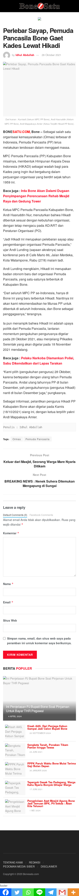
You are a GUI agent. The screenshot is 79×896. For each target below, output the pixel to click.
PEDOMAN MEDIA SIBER (19, 866)
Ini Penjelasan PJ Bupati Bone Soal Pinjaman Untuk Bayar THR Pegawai (37, 708)
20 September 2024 (40, 733)
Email (8, 602)
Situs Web (10, 620)
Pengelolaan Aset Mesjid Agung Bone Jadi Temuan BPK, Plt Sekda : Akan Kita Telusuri (51, 803)
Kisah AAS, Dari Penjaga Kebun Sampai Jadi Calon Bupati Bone (47, 727)
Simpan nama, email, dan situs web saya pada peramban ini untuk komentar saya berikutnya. (39, 640)
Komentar (11, 533)
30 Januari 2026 (38, 770)
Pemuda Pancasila (38, 439)
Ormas (17, 439)
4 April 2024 (15, 716)
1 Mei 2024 (35, 810)
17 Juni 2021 (36, 789)
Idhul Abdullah (25, 55)
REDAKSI (34, 862)
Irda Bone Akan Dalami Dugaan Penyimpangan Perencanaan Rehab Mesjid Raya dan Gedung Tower (36, 195)
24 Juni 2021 (36, 752)
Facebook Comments (41, 515)
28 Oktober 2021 (51, 55)
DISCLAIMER (49, 866)
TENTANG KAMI (13, 862)
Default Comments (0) (15, 515)
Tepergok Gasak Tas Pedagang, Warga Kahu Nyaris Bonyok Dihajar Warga (51, 783)
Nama (8, 584)
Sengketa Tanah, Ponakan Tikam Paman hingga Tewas (47, 746)
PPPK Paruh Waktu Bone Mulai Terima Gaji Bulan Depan (51, 764)
